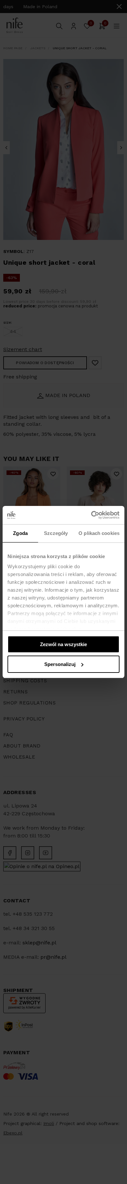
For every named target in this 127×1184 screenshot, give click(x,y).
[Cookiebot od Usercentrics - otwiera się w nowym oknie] (91, 515)
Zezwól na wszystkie (63, 644)
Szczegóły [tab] (56, 533)
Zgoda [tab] (20, 533)
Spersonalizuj (60, 664)
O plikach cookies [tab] (99, 533)
